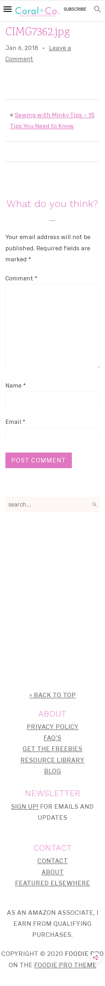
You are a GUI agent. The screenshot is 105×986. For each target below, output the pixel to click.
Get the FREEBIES (52, 748)
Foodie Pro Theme (65, 965)
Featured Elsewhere (52, 883)
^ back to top (52, 695)
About (52, 872)
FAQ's (52, 737)
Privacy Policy (53, 726)
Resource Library (52, 760)
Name (15, 385)
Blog (52, 771)
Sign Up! (24, 806)
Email (15, 421)
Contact (52, 860)
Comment (21, 278)
